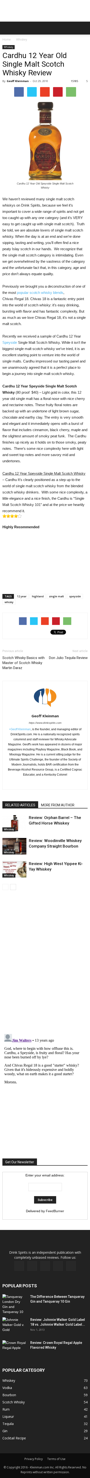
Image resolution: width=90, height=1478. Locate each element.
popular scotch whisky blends (40, 293)
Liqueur (8, 1416)
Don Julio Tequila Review (68, 658)
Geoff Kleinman (18, 81)
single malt (56, 596)
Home (6, 39)
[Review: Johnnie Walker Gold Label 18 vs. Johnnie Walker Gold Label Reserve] (14, 1325)
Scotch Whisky (13, 1402)
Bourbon (9, 1395)
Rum (6, 1409)
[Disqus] (45, 963)
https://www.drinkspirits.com (45, 722)
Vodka (7, 1387)
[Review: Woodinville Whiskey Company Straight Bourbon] (14, 846)
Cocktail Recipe (14, 1438)
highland (38, 596)
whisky (9, 602)
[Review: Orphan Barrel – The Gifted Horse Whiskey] (14, 823)
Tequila (8, 1423)
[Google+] (45, 783)
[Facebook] (35, 783)
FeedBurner (55, 1211)
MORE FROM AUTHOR (57, 805)
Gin (4, 1431)
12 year (22, 596)
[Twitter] (55, 783)
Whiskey (21, 39)
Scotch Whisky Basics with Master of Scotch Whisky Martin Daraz (23, 663)
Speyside (9, 342)
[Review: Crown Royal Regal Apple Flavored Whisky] (14, 1348)
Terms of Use (56, 1459)
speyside (75, 596)
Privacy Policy (33, 1459)
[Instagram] (45, 1266)
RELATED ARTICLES (20, 805)
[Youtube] (71, 1266)
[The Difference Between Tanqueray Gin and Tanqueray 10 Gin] (14, 1304)
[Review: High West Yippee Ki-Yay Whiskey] (14, 869)
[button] (83, 28)
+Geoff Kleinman (20, 729)
